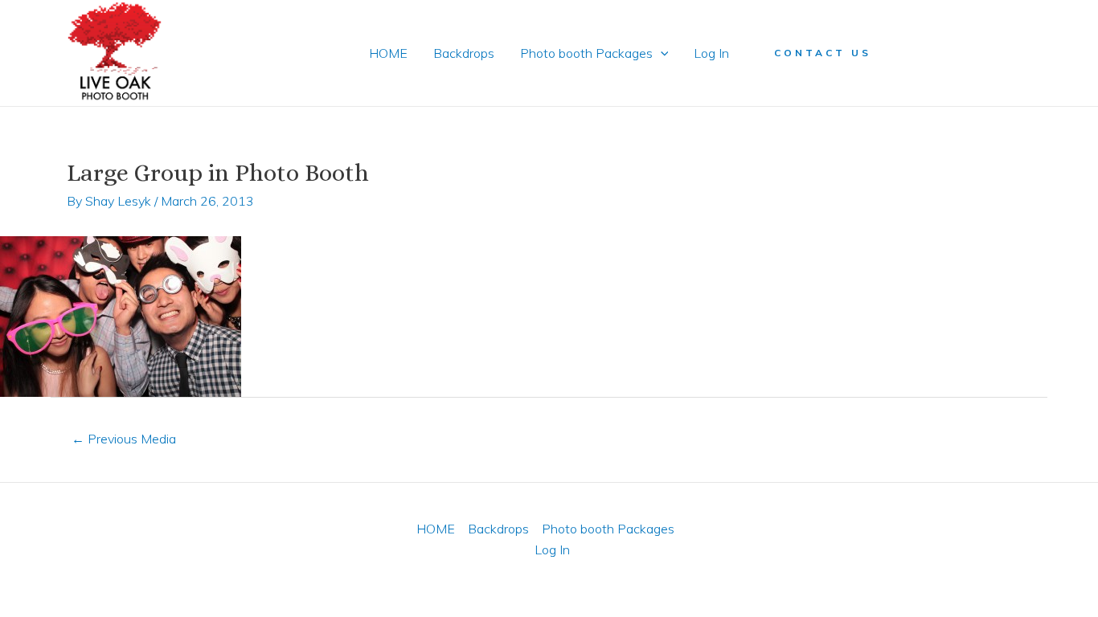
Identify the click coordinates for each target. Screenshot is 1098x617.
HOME (388, 53)
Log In (711, 53)
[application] (661, 53)
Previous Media (124, 439)
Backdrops (463, 53)
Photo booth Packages (586, 53)
